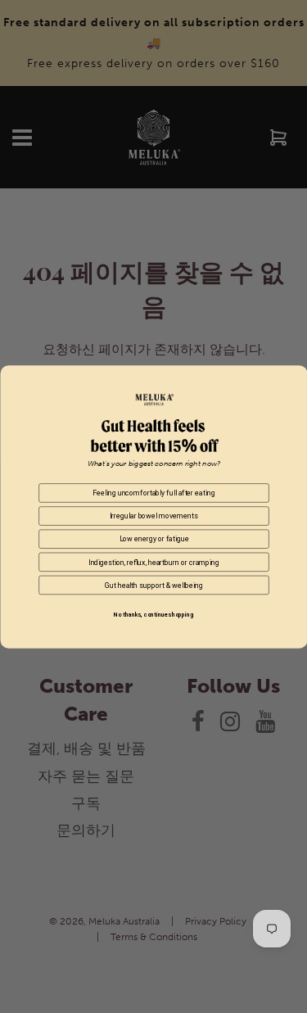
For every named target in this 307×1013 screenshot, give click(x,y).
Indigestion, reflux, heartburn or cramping (153, 562)
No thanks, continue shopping (153, 615)
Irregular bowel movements (153, 515)
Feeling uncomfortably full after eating (153, 492)
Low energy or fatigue (153, 539)
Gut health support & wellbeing (153, 585)
